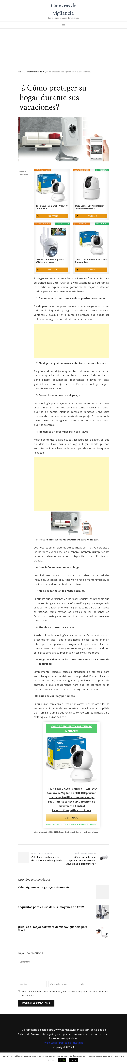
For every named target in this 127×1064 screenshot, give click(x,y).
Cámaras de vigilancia (63, 9)
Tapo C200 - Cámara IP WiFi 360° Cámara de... (51, 207)
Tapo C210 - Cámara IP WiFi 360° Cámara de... (91, 260)
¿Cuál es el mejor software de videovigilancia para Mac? (53, 928)
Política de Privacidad (71, 1042)
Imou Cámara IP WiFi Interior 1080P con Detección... (89, 207)
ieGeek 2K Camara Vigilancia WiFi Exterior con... (50, 260)
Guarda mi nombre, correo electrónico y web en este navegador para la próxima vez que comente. (64, 993)
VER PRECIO (53, 216)
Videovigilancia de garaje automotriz (43, 887)
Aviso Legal (50, 1042)
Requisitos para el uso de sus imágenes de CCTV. (51, 907)
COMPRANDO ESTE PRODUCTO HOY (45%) (71, 824)
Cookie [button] (62, 1060)
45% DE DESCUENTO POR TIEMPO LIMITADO (71, 728)
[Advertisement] (63, 48)
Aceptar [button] (74, 1060)
